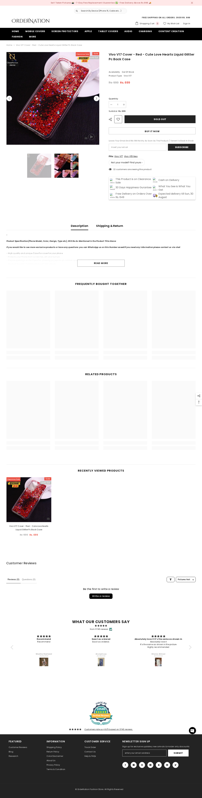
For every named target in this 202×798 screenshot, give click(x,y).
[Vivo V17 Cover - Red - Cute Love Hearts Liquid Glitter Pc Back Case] (28, 499)
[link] (28, 352)
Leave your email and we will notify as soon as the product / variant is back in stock (151, 140)
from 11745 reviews (99, 629)
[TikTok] (150, 765)
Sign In (186, 23)
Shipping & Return (109, 226)
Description (79, 226)
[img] (101, 625)
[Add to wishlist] (118, 119)
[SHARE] (111, 119)
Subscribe (182, 147)
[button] (12, 647)
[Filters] (171, 579)
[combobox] (103, 11)
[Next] (96, 98)
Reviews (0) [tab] (13, 579)
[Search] (99, 11)
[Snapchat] (159, 765)
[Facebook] (125, 765)
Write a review (101, 596)
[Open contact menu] (192, 730)
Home (9, 45)
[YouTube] (167, 765)
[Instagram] (134, 765)
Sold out (160, 119)
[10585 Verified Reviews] (101, 726)
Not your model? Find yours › (126, 162)
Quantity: (113, 98)
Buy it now (152, 131)
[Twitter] (175, 765)
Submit (178, 753)
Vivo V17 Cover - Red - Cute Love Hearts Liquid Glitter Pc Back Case (28, 528)
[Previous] (9, 98)
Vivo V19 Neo (131, 156)
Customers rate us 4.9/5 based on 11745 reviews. (108, 729)
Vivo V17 (118, 156)
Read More (101, 263)
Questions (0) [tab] (29, 579)
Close (192, 3)
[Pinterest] (142, 765)
